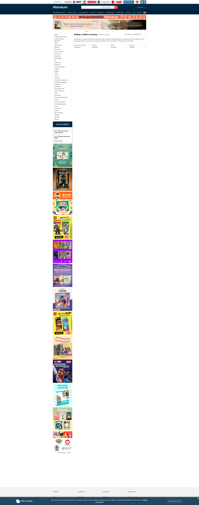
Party (55, 93)
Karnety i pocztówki (59, 67)
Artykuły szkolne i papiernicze (59, 40)
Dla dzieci (56, 47)
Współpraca (106, 497)
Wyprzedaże (100, 12)
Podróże (56, 99)
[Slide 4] (90, 31)
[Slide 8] (96, 31)
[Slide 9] (98, 31)
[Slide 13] (105, 31)
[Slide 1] (84, 31)
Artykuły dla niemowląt (60, 37)
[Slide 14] (107, 31)
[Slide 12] (103, 31)
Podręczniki (57, 95)
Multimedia (57, 86)
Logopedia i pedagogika (60, 82)
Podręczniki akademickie (60, 97)
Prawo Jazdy (57, 108)
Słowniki (56, 110)
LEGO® (56, 73)
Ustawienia (80, 497)
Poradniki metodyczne (60, 104)
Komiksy (56, 71)
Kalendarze (57, 65)
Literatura (57, 78)
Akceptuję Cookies (174, 501)
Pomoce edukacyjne (59, 102)
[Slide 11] (102, 31)
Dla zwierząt (57, 49)
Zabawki (56, 119)
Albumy (56, 34)
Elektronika (57, 56)
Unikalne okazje (120, 12)
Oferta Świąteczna (59, 91)
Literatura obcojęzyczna (61, 80)
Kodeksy (56, 69)
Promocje (92, 12)
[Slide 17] (112, 31)
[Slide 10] (100, 31)
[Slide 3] (88, 31)
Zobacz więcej (58, 141)
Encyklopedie (57, 58)
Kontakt (139, 12)
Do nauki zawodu (58, 52)
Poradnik (128, 12)
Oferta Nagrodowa (59, 89)
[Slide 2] (86, 31)
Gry (55, 60)
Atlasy (56, 43)
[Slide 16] (110, 31)
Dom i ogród (57, 54)
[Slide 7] (95, 31)
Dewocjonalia (57, 45)
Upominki (56, 117)
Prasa (55, 106)
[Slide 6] (93, 31)
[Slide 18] (114, 31)
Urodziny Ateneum (72, 12)
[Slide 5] (91, 31)
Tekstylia (56, 115)
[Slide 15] (108, 31)
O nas (133, 12)
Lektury (56, 76)
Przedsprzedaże (110, 12)
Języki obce (57, 62)
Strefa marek (57, 2)
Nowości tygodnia (83, 12)
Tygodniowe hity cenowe (59, 12)
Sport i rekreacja (58, 113)
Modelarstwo (57, 84)
